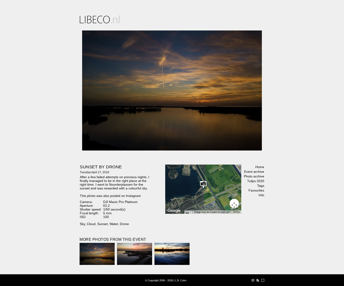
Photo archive (254, 176)
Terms (236, 212)
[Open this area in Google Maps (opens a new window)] (174, 211)
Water (114, 224)
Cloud (91, 224)
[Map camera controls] (234, 203)
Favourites (256, 190)
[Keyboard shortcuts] (188, 214)
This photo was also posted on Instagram (110, 196)
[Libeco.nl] (100, 19)
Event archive (254, 171)
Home (259, 167)
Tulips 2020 (255, 181)
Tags (260, 186)
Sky (82, 224)
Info (261, 195)
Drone (124, 224)
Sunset (102, 224)
